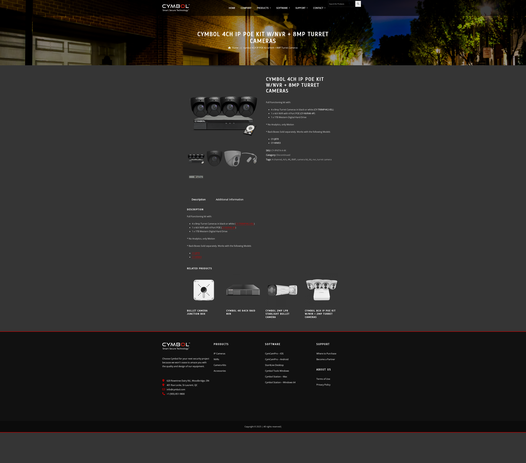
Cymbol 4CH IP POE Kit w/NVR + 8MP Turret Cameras (271, 47)
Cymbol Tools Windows (277, 370)
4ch (285, 159)
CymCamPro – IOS (274, 353)
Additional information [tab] (230, 199)
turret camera (324, 159)
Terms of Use (323, 378)
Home (232, 7)
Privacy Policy (323, 384)
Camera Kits (220, 365)
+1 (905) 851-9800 (176, 393)
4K (289, 159)
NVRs (216, 359)
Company (246, 7)
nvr (314, 159)
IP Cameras (219, 353)
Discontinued (283, 154)
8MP (293, 159)
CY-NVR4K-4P (307, 113)
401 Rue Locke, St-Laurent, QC (182, 385)
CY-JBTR (275, 139)
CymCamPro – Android (276, 359)
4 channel (277, 159)
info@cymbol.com (176, 389)
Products (263, 7)
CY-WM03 (276, 142)
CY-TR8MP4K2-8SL (324, 109)
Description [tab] (199, 199)
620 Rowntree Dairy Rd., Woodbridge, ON (188, 380)
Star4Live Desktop (274, 365)
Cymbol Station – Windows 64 (280, 382)
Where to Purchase (326, 353)
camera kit (302, 159)
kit (310, 159)
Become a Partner (325, 359)
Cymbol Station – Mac (276, 376)
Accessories (220, 370)
